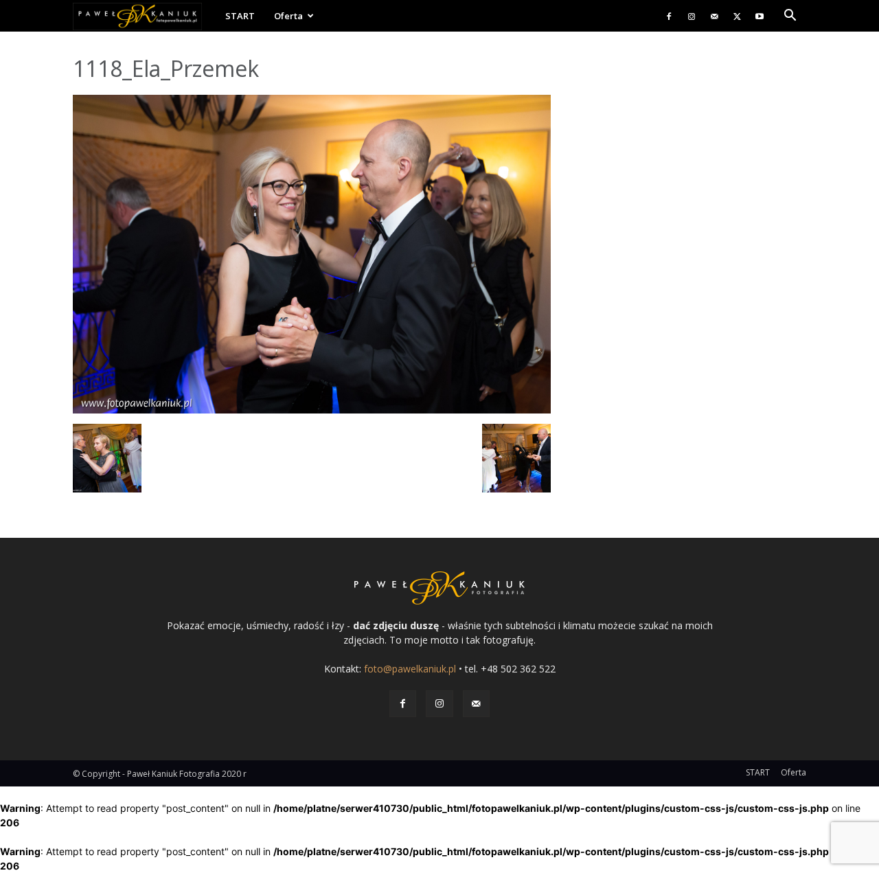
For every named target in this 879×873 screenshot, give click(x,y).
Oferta (288, 16)
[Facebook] (669, 16)
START (240, 16)
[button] (789, 16)
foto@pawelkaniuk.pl (410, 668)
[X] (737, 16)
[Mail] (714, 16)
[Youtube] (759, 16)
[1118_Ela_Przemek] (312, 410)
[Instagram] (691, 16)
